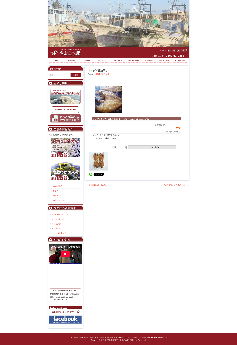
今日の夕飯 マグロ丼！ (61, 214)
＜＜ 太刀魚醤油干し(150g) (95, 185)
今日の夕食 (56, 224)
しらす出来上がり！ (60, 233)
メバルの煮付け (58, 219)
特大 (184, 50)
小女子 (55, 196)
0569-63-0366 (175, 55)
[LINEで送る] (90, 175)
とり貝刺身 (56, 228)
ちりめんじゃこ (59, 200)
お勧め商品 (57, 186)
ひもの (55, 191)
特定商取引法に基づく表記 (65, 110)
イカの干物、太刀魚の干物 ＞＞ (176, 185)
